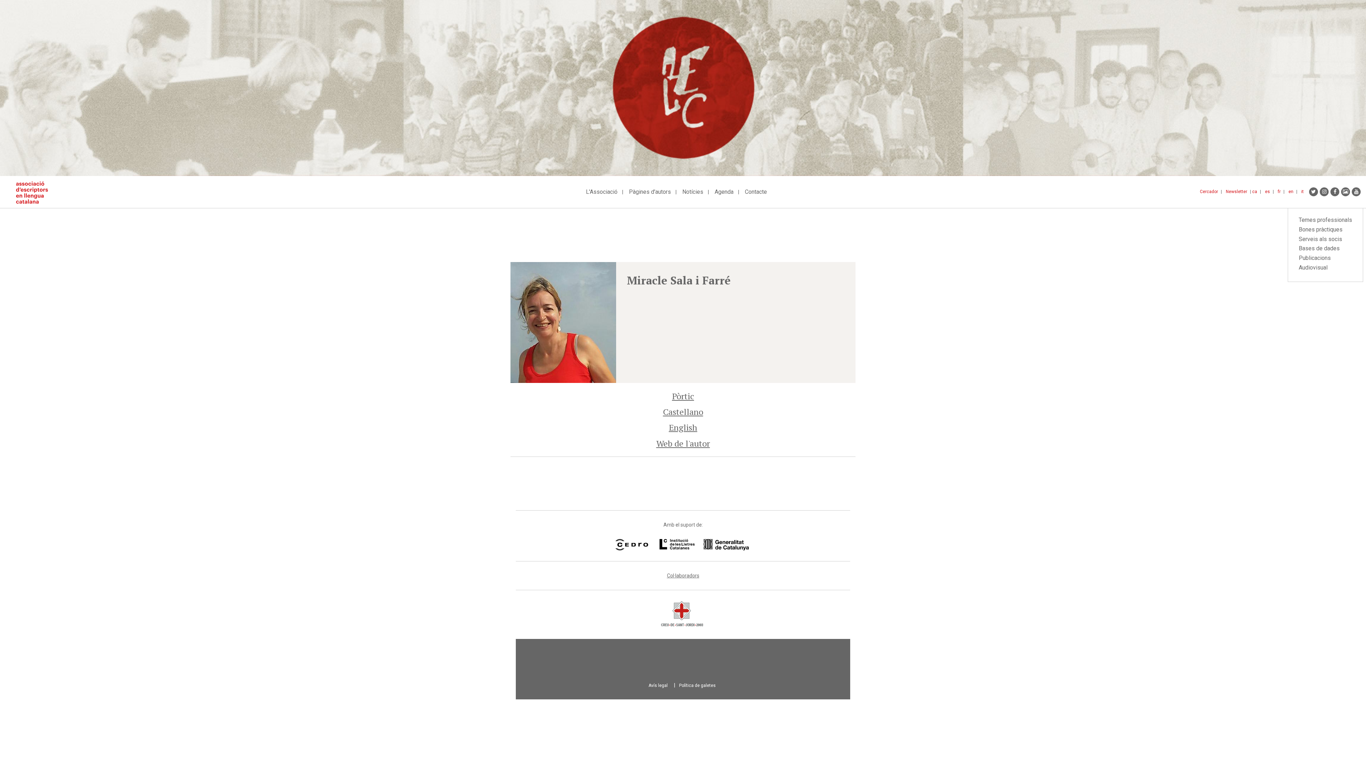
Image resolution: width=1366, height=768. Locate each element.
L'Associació (602, 191)
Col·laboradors (683, 575)
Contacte (756, 191)
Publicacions (1315, 258)
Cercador (1209, 191)
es (1267, 191)
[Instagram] (1324, 191)
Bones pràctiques (1321, 229)
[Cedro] (631, 544)
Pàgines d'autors (650, 191)
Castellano (683, 411)
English (683, 427)
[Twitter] (1313, 191)
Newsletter (1236, 191)
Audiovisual (1313, 267)
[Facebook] (1334, 191)
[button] (563, 322)
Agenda (724, 191)
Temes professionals (1325, 220)
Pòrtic (683, 396)
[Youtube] (1356, 191)
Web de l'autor (683, 443)
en (1290, 191)
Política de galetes (697, 685)
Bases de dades (1319, 248)
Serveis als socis (1320, 239)
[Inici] (34, 192)
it (1302, 191)
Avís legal (658, 685)
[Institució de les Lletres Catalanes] (704, 544)
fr (1279, 191)
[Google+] (1345, 191)
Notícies (692, 191)
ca (1254, 191)
